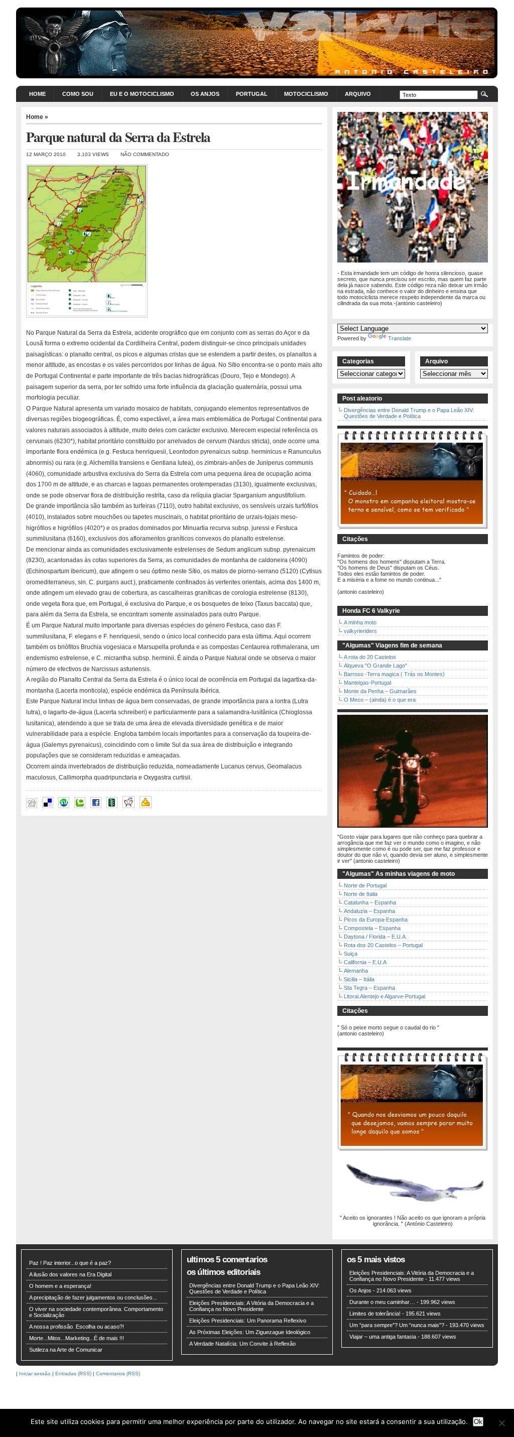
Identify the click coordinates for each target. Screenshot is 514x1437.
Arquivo (358, 94)
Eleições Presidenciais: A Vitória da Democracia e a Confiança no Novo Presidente (251, 1306)
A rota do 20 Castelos (370, 657)
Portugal (252, 94)
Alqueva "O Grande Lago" (375, 666)
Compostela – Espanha (372, 928)
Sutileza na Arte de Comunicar (65, 1350)
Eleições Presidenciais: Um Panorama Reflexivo (247, 1321)
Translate (399, 338)
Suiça (350, 954)
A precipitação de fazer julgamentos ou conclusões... (93, 1297)
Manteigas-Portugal (367, 683)
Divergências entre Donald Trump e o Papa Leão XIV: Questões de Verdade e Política (409, 413)
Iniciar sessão (35, 1373)
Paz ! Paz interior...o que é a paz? (70, 1263)
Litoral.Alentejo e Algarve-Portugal (384, 996)
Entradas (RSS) (73, 1373)
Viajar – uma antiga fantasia (382, 1337)
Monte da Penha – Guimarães (380, 691)
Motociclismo (306, 94)
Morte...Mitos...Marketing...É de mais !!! (76, 1338)
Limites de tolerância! (375, 1314)
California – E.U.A (365, 962)
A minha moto (360, 622)
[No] (501, 1423)
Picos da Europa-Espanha (376, 920)
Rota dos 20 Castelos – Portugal (383, 945)
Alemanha (356, 971)
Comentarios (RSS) (118, 1373)
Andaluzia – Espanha (369, 911)
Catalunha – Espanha (370, 902)
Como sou (77, 94)
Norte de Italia (360, 894)
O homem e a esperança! (60, 1286)
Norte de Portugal (365, 885)
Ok (478, 1421)
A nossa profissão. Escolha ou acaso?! (76, 1327)
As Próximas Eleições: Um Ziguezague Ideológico (249, 1332)
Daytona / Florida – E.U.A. (375, 937)
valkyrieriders (360, 631)
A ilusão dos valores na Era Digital (70, 1274)
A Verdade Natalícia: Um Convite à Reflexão (242, 1344)
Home (37, 94)
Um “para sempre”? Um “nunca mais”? (396, 1325)
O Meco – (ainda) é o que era (380, 700)
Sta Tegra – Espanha (369, 988)
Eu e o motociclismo (142, 94)
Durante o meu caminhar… (382, 1302)
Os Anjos (205, 94)
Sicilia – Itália (359, 979)
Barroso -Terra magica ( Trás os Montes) (394, 674)
